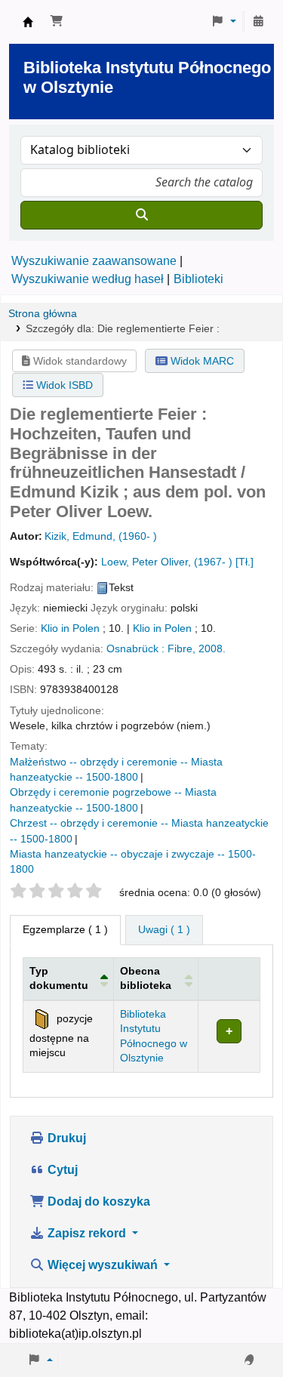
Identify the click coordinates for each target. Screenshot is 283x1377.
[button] (56, 22)
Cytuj (61, 1169)
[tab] (164, 930)
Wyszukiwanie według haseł (87, 279)
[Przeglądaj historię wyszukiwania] (258, 22)
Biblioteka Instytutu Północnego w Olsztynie (28, 22)
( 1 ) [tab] (65, 929)
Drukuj (65, 1138)
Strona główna (42, 313)
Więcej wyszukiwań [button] (103, 1264)
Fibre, (181, 649)
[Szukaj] (141, 215)
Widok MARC (201, 361)
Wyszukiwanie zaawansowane (94, 260)
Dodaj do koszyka (97, 1201)
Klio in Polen (70, 628)
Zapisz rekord (87, 1233)
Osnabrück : (135, 649)
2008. (212, 649)
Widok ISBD (63, 385)
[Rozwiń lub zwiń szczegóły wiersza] (229, 1036)
